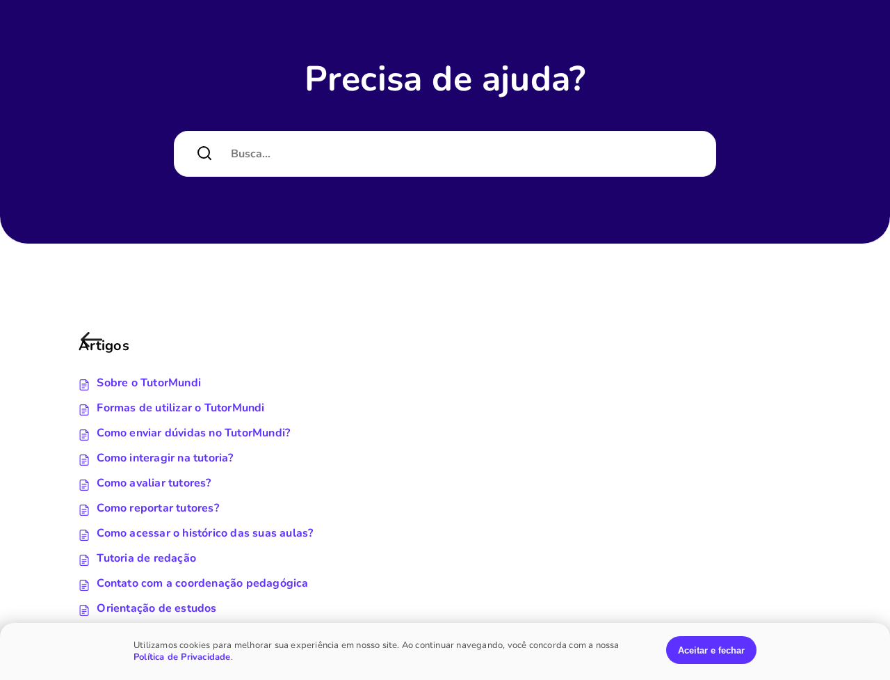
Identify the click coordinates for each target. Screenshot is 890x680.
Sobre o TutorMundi (149, 382)
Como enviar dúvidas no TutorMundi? (193, 433)
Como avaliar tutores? (154, 483)
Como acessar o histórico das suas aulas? (205, 533)
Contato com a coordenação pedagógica (202, 583)
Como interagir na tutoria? (165, 458)
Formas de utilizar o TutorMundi (180, 408)
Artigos (94, 347)
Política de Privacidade (182, 657)
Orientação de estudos (156, 608)
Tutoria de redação (146, 558)
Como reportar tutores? (157, 508)
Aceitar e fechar (711, 650)
